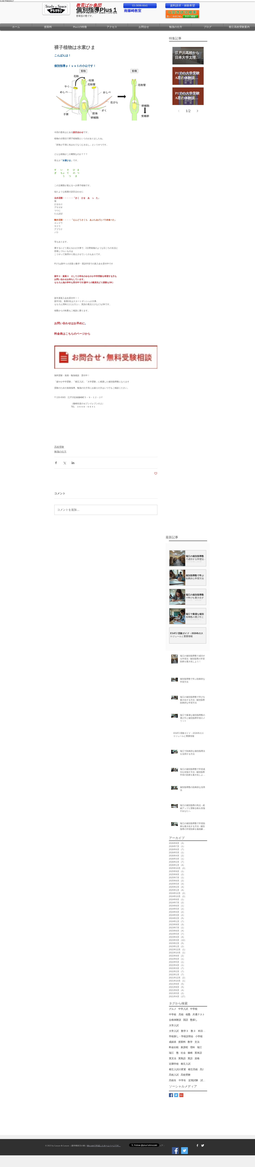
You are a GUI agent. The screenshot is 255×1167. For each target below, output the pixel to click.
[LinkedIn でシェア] (73, 462)
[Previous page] (179, 111)
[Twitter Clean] (202, 1145)
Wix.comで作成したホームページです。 (104, 1146)
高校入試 (174, 1074)
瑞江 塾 (174, 1053)
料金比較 (174, 1047)
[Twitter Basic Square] (176, 1095)
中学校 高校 (176, 1014)
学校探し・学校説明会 (181, 1036)
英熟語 (182, 1058)
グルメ (172, 1009)
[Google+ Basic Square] (181, 1095)
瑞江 (199, 1047)
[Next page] (197, 111)
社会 (183, 1053)
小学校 (199, 1036)
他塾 (188, 1014)
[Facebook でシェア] (56, 462)
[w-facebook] (197, 1145)
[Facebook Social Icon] (175, 1150)
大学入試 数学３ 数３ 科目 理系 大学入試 (188, 1031)
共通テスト (199, 1014)
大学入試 (174, 1025)
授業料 (182, 1042)
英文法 (172, 1058)
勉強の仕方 (60, 451)
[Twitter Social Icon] (184, 1150)
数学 (190, 1042)
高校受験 (59, 446)
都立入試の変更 (177, 1069)
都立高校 (193, 1069)
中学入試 (183, 1009)
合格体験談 (175, 1020)
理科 (192, 1047)
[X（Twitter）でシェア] (64, 462)
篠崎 (190, 1053)
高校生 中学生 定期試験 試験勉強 (188, 1080)
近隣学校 (174, 1064)
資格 (197, 1058)
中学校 (193, 1009)
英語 (190, 1058)
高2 (201, 1069)
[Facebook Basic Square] (171, 1095)
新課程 (184, 1047)
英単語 (198, 1053)
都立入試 (185, 1064)
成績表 (172, 1042)
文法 (197, 1042)
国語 (185, 1020)
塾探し (193, 1020)
